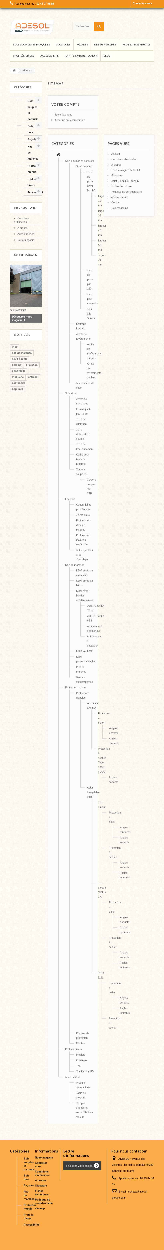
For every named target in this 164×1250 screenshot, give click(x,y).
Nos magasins (119, 207)
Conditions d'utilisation (124, 159)
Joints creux (83, 514)
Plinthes (80, 1043)
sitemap (40, 1208)
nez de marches (22, 352)
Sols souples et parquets (31, 44)
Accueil (115, 153)
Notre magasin (25, 239)
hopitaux (17, 388)
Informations (25, 207)
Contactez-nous (142, 3)
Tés (78, 1065)
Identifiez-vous (63, 114)
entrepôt (33, 376)
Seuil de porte (84, 166)
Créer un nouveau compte (69, 120)
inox (14, 346)
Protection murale (136, 44)
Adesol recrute (25, 233)
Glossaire (116, 175)
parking (16, 364)
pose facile (18, 370)
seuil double (19, 358)
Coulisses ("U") (85, 1071)
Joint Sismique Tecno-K (81, 55)
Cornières (81, 1060)
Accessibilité (49, 55)
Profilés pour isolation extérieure (83, 540)
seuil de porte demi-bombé (91, 181)
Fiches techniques (122, 186)
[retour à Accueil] (14, 70)
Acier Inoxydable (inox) (93, 792)
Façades (82, 44)
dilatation (32, 364)
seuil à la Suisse (91, 314)
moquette (18, 376)
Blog (107, 55)
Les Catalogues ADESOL (126, 170)
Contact (115, 202)
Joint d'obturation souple (82, 434)
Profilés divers (23, 55)
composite (18, 382)
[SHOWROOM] (32, 27)
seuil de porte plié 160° (90, 279)
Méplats (80, 1054)
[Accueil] (59, 155)
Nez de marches (105, 44)
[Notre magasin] (26, 286)
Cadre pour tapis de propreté (82, 459)
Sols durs (63, 44)
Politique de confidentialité (126, 191)
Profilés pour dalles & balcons (83, 525)
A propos (22, 227)
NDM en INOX (84, 651)
